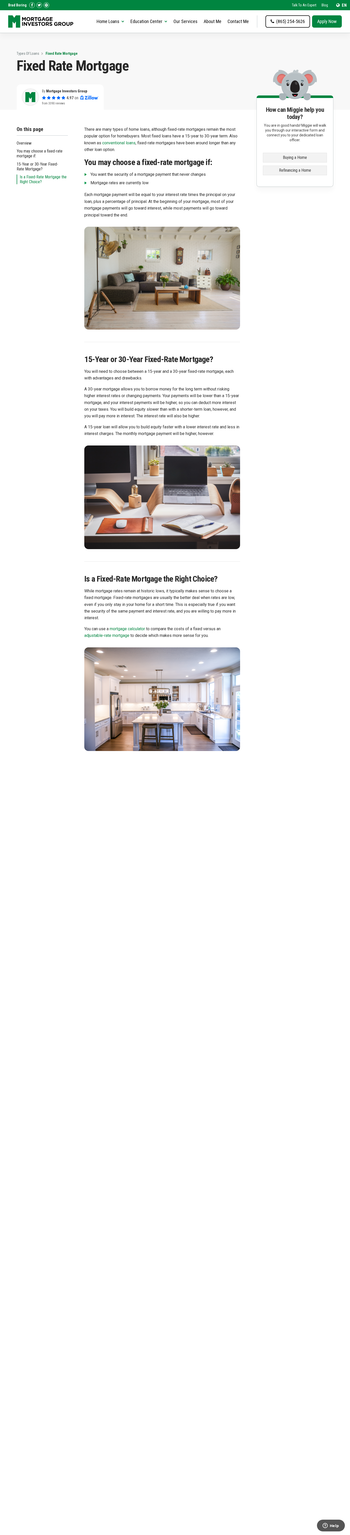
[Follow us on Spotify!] (46, 5)
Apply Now (327, 21)
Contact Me (238, 21)
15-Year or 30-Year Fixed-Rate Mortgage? (37, 166)
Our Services (185, 21)
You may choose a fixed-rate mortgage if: (40, 153)
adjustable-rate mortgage (106, 635)
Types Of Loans (28, 53)
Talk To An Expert (304, 5)
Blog (325, 5)
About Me (212, 21)
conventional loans (119, 142)
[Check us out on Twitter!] (39, 5)
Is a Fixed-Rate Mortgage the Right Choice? (43, 179)
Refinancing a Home (295, 170)
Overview (24, 143)
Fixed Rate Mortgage (62, 53)
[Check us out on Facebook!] (32, 5)
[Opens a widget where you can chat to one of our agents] (331, 1526)
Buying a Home (295, 157)
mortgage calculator (127, 628)
